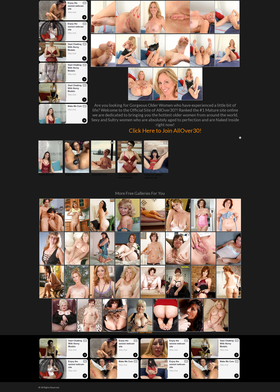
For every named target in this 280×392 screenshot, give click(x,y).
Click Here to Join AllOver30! (165, 130)
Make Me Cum (75, 106)
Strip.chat (72, 12)
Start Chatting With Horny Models (75, 47)
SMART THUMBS (145, 332)
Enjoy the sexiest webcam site (76, 6)
